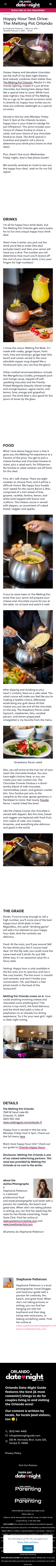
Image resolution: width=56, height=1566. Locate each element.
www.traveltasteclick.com (18, 1224)
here (22, 1136)
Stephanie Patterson (14, 28)
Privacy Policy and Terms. (28, 1542)
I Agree (28, 1547)
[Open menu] (5, 4)
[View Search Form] (50, 4)
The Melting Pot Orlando (18, 82)
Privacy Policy (13, 1453)
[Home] (3, 14)
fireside (44, 800)
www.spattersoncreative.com (20, 1221)
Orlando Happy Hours (31, 1147)
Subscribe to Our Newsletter (28, 10)
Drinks (30, 30)
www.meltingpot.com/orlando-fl (22, 1122)
